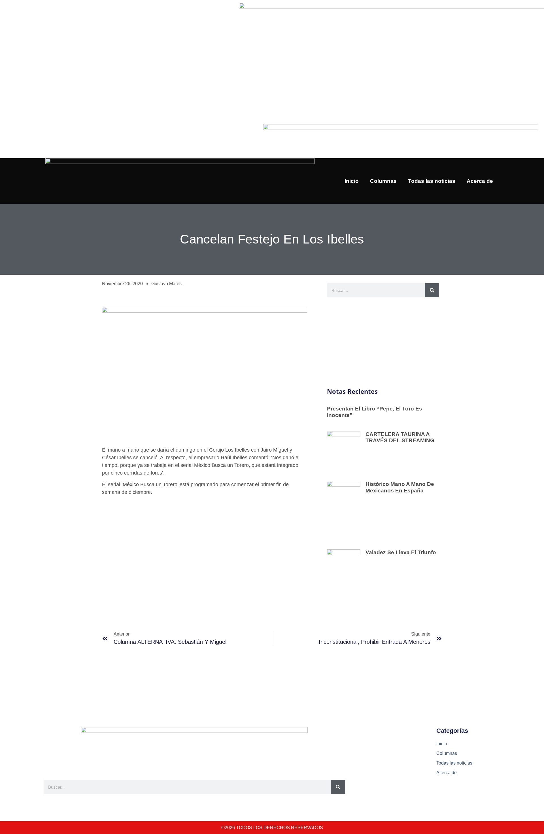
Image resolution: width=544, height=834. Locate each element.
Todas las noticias (431, 181)
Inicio (352, 181)
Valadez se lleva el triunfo (401, 552)
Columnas (383, 181)
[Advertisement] (383, 342)
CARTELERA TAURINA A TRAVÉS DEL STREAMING (400, 437)
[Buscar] (432, 290)
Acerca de (480, 181)
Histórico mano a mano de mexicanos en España (400, 487)
